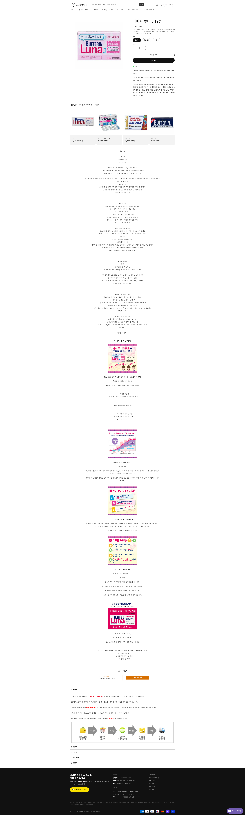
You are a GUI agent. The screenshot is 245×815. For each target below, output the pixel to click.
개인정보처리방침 (154, 778)
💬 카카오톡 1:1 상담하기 (79, 790)
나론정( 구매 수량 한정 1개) (105, 138)
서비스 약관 (152, 781)
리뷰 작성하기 (138, 677)
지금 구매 (154, 60)
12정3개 (156, 40)
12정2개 (146, 40)
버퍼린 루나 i (75, 138)
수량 (134, 44)
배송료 (168, 31)
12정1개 (137, 40)
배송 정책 (151, 783)
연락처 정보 (152, 786)
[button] (73, 10)
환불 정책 (151, 789)
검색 (141, 4)
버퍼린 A (153, 138)
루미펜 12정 (128, 138)
